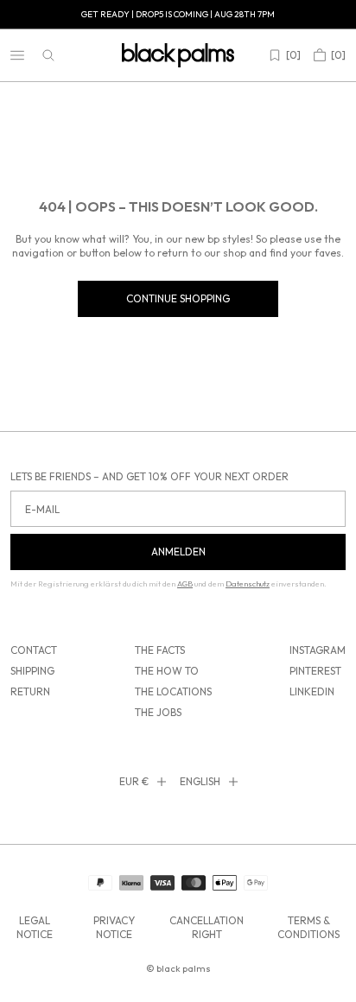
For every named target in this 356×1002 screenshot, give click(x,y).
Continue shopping (178, 298)
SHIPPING (32, 670)
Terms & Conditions (308, 927)
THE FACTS (160, 650)
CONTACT (33, 650)
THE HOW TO (167, 670)
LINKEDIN (311, 691)
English (200, 781)
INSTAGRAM (317, 650)
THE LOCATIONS (173, 691)
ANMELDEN (178, 551)
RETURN (30, 691)
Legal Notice (34, 927)
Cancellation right (206, 927)
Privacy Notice (114, 927)
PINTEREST (315, 670)
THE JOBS (158, 712)
